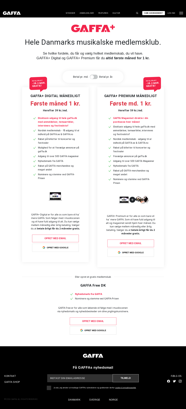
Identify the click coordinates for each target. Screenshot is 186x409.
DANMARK (74, 400)
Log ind (171, 13)
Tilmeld (126, 378)
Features (103, 13)
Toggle (94, 77)
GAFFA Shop (12, 382)
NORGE (113, 400)
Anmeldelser (87, 13)
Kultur (116, 13)
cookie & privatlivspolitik (125, 388)
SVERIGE (94, 400)
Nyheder (70, 13)
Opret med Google (57, 247)
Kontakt (10, 376)
